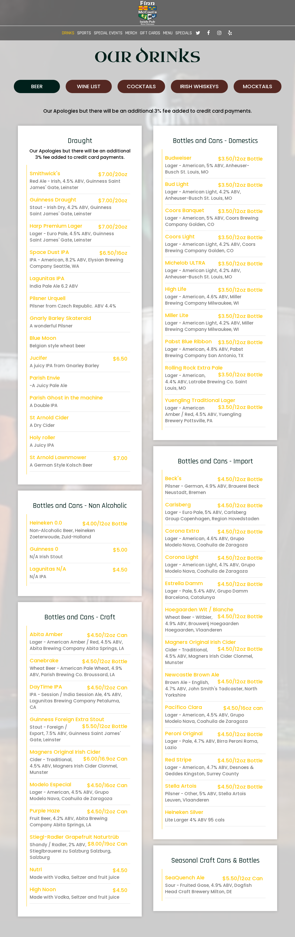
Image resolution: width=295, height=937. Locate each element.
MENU (168, 33)
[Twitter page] (198, 32)
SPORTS (84, 33)
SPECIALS (183, 33)
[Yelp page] (230, 32)
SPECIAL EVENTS (108, 33)
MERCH (131, 33)
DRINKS (68, 33)
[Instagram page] (219, 32)
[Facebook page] (208, 32)
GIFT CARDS (150, 33)
